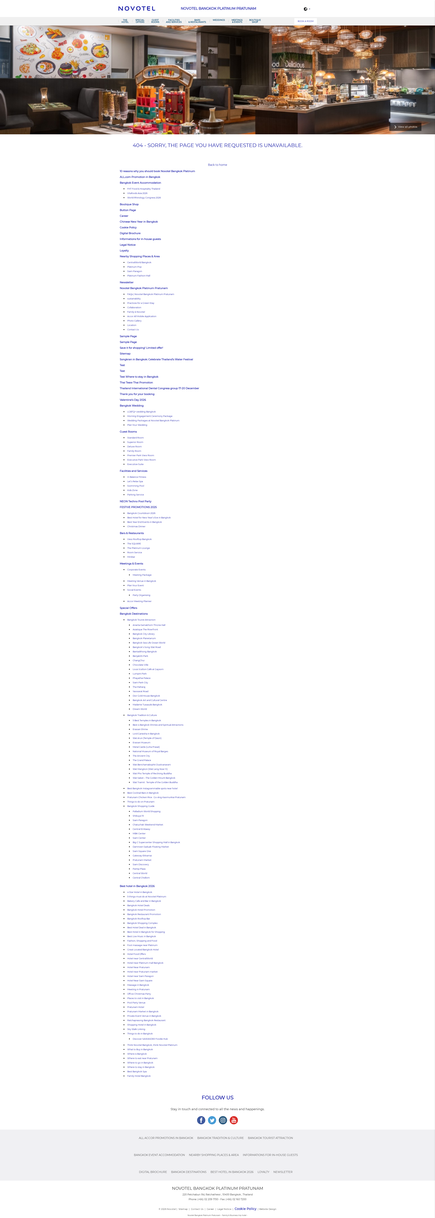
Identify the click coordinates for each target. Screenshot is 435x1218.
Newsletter (127, 282)
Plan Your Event (135, 585)
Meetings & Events (237, 21)
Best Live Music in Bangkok (141, 936)
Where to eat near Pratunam (142, 1058)
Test (122, 365)
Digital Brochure (130, 233)
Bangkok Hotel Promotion (141, 910)
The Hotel (125, 21)
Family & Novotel (136, 312)
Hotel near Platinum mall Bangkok (145, 963)
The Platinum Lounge (138, 548)
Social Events (134, 590)
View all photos (407, 126)
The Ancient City (141, 756)
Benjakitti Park (140, 656)
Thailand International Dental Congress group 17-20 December (159, 388)
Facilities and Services (174, 21)
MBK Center (139, 833)
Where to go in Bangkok (140, 1062)
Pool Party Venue (136, 1002)
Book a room (306, 21)
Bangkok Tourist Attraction (141, 620)
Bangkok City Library (144, 634)
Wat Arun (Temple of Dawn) (147, 738)
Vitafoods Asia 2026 (137, 193)
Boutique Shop (255, 21)
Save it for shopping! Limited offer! (141, 347)
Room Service (134, 552)
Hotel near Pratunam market (142, 971)
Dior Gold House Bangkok (146, 696)
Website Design (267, 1209)
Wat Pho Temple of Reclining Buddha (152, 773)
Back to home (217, 164)
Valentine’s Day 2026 (133, 399)
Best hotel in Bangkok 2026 (137, 886)
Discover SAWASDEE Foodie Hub (150, 1039)
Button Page (128, 210)
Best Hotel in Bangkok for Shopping (146, 932)
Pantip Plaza (139, 869)
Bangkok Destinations (134, 613)
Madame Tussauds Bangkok (147, 704)
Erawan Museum (141, 742)
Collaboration (134, 307)
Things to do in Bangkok (140, 1033)
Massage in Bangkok (138, 985)
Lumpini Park (140, 673)
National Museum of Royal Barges (150, 751)
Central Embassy (141, 829)
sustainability (134, 298)
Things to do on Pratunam (140, 801)
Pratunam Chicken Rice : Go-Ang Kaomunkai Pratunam (156, 797)
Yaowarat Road (140, 691)
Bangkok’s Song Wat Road (147, 647)
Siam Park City (140, 682)
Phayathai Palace (142, 678)
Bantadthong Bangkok (145, 651)
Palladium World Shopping (147, 811)
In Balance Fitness (136, 477)
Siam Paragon (134, 271)
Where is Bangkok (137, 1054)
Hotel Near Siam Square (139, 980)
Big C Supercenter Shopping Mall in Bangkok (156, 842)
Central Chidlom (141, 877)
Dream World (140, 709)
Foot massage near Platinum (142, 945)
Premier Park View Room (140, 455)
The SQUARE (134, 543)
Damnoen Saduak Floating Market (151, 846)
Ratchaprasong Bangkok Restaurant (146, 1020)
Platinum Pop (134, 267)
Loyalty (124, 250)
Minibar (131, 557)
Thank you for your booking (137, 394)
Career (124, 215)
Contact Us (133, 329)
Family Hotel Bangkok (139, 1076)
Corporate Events (136, 569)
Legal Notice (128, 244)
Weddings (219, 20)
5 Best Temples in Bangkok (147, 720)
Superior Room (135, 442)
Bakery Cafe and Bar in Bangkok (144, 901)
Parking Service (135, 494)
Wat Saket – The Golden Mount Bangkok (154, 778)
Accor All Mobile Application (141, 316)
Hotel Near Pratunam (138, 967)
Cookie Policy (128, 227)
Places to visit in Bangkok (140, 998)
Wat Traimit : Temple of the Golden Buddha (155, 782)
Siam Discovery (141, 864)
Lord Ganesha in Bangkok (146, 733)
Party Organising (141, 595)
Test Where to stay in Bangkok (139, 376)
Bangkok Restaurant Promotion (144, 914)
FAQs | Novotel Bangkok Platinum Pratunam (150, 294)
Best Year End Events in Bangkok (144, 522)
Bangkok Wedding (132, 405)
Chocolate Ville (140, 665)
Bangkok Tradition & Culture (142, 715)
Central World (140, 873)
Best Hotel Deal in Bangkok (141, 927)
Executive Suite (135, 464)
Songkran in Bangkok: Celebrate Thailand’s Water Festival (156, 359)
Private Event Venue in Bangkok (144, 1016)
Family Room (134, 451)
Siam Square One (142, 851)
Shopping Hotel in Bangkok (141, 1025)
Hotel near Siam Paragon (140, 976)
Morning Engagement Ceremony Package (149, 416)
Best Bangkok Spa (137, 1071)
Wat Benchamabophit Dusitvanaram (152, 764)
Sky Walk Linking (136, 1029)
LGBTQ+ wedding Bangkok (141, 411)
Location (131, 325)
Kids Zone (132, 490)
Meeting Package (142, 575)
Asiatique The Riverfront (145, 629)
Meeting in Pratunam (138, 989)
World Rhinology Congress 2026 (144, 197)
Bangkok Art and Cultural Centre (150, 700)
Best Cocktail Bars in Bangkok (143, 793)
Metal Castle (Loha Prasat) (146, 747)
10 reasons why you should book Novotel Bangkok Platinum (157, 171)
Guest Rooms (155, 21)
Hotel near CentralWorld (140, 958)
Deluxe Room (134, 446)
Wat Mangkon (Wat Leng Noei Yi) (150, 769)
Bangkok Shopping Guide (140, 806)
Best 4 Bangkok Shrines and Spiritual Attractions (158, 725)
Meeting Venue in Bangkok (141, 581)
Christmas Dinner (136, 526)
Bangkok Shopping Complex (142, 923)
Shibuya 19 (138, 816)
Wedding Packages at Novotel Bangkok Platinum (153, 420)
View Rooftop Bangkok (139, 539)
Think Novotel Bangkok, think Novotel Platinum (152, 1045)
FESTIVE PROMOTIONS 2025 (138, 507)
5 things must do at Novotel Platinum (146, 896)
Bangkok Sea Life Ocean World (149, 642)
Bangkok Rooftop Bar (138, 918)
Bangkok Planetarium (144, 638)
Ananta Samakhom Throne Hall (149, 625)
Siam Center (139, 838)
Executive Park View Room (141, 460)
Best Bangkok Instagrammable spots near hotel (152, 788)
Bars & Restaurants (197, 21)
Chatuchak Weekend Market (148, 824)
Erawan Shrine (140, 729)
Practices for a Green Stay (140, 303)
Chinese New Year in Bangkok (139, 221)
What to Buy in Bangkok (140, 1049)
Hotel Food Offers (136, 954)
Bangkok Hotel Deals (138, 905)
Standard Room (135, 437)
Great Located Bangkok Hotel (143, 949)
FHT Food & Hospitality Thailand (143, 189)
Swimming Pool (135, 486)
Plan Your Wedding (137, 425)
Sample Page (128, 336)
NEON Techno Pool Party (135, 501)
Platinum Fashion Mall (138, 275)
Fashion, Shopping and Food (142, 941)
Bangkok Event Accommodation (140, 182)
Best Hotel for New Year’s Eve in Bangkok (149, 517)
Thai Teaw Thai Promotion (136, 382)
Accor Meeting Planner (139, 601)
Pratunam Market (142, 860)
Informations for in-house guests (140, 239)
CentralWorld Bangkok (139, 262)
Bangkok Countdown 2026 (141, 513)
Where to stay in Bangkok (141, 1067)
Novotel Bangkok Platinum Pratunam (144, 288)
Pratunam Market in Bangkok (143, 1011)
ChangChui (138, 660)
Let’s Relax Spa (135, 481)
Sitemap (125, 353)
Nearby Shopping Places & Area (140, 256)
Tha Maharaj (139, 687)
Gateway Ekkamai (142, 855)
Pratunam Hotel (135, 1007)
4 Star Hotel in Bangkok (139, 892)
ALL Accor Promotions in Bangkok (166, 1138)
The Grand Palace (142, 760)
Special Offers (139, 21)
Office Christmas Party (139, 994)
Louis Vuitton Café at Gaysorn (148, 669)
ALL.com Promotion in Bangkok (140, 177)
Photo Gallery (134, 320)
